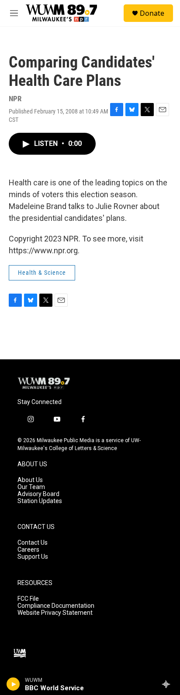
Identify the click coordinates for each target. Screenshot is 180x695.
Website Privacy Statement (55, 613)
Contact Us (32, 542)
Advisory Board (38, 494)
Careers (28, 549)
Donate (152, 13)
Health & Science (42, 272)
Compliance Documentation (55, 606)
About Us (30, 480)
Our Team (31, 487)
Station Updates (39, 501)
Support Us (32, 556)
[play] (13, 684)
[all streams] (168, 684)
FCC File (28, 599)
